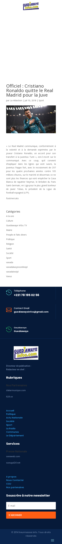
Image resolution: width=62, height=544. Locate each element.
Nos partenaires (15, 487)
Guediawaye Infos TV (16, 225)
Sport (41, 100)
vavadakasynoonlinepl (17, 267)
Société (9, 253)
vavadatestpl (12, 271)
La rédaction (16, 100)
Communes (12, 431)
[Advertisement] (31, 41)
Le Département (15, 435)
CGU (8, 483)
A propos (11, 476)
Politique (10, 239)
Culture (9, 220)
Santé (9, 248)
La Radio (10, 428)
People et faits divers (16, 234)
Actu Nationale (14, 417)
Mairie (9, 230)
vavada (9, 262)
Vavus (9, 276)
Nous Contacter (15, 480)
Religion (10, 243)
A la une (10, 216)
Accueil (10, 410)
